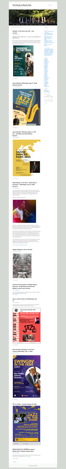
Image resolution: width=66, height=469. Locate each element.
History (50, 55)
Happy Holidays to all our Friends (22, 249)
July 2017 (45, 73)
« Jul (46, 103)
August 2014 (46, 83)
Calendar (27, 24)
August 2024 (46, 62)
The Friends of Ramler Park (22, 5)
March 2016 (46, 77)
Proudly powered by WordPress (33, 465)
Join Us (35, 24)
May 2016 (45, 76)
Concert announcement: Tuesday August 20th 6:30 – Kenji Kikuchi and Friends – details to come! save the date (25, 286)
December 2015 (46, 78)
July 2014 (45, 84)
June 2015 (45, 81)
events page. (29, 456)
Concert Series (46, 90)
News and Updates (47, 91)
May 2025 (45, 60)
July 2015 (45, 80)
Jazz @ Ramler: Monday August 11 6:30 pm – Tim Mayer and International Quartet (24, 134)
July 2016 (45, 74)
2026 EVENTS (18, 24)
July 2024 (45, 63)
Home (13, 24)
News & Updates (40, 24)
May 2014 (45, 85)
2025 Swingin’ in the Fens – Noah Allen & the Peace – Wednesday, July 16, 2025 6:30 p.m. (25, 184)
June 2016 (45, 75)
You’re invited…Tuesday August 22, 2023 (25, 404)
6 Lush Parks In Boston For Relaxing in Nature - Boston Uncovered (48, 54)
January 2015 (46, 82)
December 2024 (46, 61)
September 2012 (46, 86)
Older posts (14, 461)
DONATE (45, 24)
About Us (23, 24)
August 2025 (46, 59)
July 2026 (45, 58)
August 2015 (46, 79)
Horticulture (31, 24)
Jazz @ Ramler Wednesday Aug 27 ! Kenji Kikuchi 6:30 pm (48, 34)
